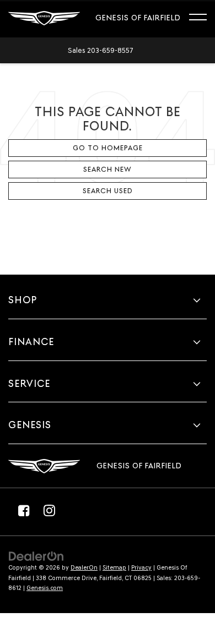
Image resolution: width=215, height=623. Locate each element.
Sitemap (114, 567)
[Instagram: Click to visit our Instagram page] (49, 510)
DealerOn (84, 567)
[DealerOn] (36, 555)
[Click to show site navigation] (203, 18)
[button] (100, 50)
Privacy (141, 567)
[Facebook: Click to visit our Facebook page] (23, 510)
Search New (107, 169)
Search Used (108, 191)
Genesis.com (44, 588)
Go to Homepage (108, 148)
